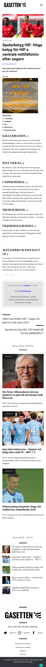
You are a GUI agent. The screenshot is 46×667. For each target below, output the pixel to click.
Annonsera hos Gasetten (22, 647)
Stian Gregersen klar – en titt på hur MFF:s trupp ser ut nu (27, 578)
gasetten (40, 633)
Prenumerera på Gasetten (23, 644)
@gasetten (12, 633)
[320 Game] (20, 113)
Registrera (23, 651)
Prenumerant (26, 291)
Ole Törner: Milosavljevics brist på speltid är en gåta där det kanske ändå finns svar (22, 395)
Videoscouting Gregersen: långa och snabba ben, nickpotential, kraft (21, 508)
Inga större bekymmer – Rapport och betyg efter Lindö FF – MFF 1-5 (21, 451)
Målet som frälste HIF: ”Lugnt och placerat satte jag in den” (21, 320)
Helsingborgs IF (9, 64)
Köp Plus (23, 654)
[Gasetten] (14, 7)
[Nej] (43, 662)
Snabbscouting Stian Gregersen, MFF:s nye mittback (26, 588)
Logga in (26, 285)
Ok (41, 665)
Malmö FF (8, 356)
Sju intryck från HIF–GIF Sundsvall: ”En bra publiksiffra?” (24, 331)
